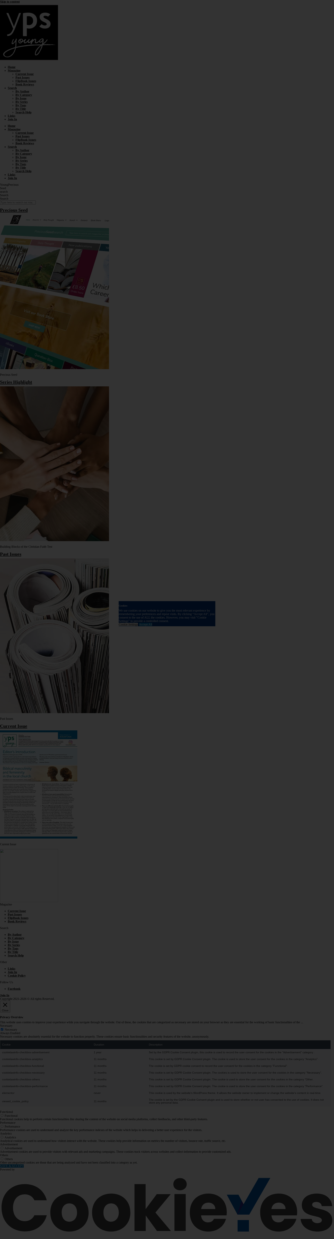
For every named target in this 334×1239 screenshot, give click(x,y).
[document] (167, 619)
